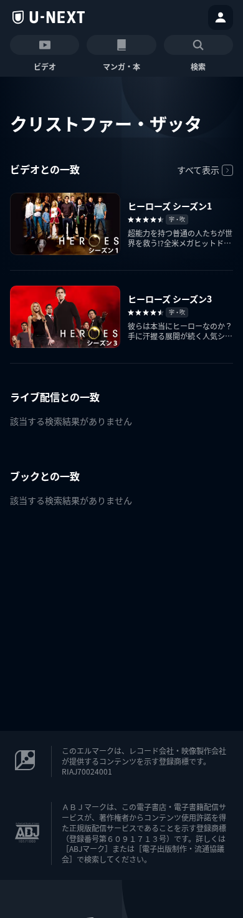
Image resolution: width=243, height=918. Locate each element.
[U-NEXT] (48, 17)
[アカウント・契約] (220, 17)
